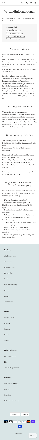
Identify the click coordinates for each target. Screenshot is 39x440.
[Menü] (35, 2)
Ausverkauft (8, 301)
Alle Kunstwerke (10, 256)
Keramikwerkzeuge (10, 284)
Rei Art (5, 3)
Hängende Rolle (9, 267)
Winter (6, 340)
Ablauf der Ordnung (11, 383)
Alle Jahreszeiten (9, 317)
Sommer (7, 329)
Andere (6, 296)
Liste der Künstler (10, 356)
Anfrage (7, 389)
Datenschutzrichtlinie (11, 401)
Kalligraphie (8, 273)
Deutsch (14, 414)
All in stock (8, 262)
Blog (5, 362)
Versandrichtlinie (11, 27)
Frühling (7, 323)
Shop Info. (7, 395)
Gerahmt (7, 279)
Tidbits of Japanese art (11, 367)
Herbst (6, 335)
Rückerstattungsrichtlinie (14, 33)
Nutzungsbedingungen (13, 30)
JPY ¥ (24, 414)
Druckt (6, 290)
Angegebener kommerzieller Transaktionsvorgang (15, 37)
